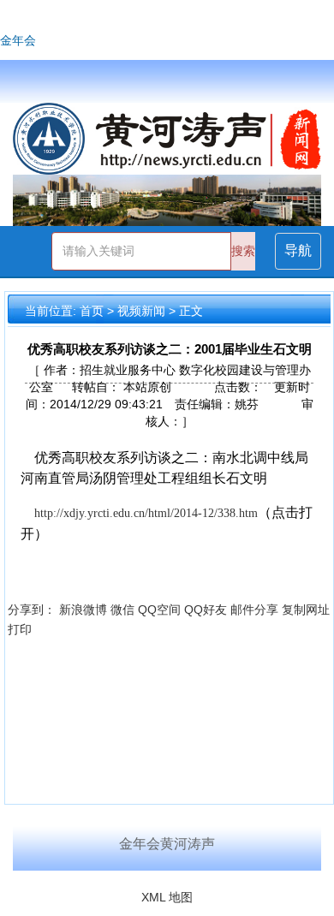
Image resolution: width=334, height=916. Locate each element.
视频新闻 (141, 311)
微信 (122, 609)
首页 (92, 311)
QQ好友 (205, 609)
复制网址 (306, 609)
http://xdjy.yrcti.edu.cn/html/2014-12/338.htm (146, 513)
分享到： (32, 609)
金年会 (18, 40)
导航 (298, 250)
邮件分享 (254, 609)
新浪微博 (83, 609)
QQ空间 (159, 609)
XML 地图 (167, 897)
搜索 (243, 251)
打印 (20, 629)
